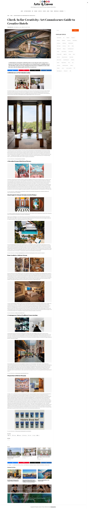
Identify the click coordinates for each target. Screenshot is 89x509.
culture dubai (70, 51)
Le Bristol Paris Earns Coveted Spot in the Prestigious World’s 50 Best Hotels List (43, 457)
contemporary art (70, 48)
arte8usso (63, 40)
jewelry (71, 65)
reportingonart (59, 70)
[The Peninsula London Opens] (29, 452)
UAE (70, 70)
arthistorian (64, 43)
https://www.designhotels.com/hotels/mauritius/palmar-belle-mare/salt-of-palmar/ (30, 252)
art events (68, 40)
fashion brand (64, 62)
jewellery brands (65, 65)
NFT (74, 68)
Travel (51, 11)
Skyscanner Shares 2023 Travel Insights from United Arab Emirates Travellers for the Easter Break (29, 481)
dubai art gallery (64, 57)
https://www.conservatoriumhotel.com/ (22, 373)
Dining (70, 54)
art (63, 37)
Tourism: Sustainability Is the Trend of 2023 (43, 481)
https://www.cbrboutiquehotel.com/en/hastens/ (23, 431)
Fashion (35, 11)
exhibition (72, 59)
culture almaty (64, 51)
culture (58, 51)
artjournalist (59, 48)
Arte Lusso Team (26, 27)
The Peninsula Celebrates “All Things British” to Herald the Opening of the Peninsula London (13, 457)
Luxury (48, 11)
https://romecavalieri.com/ (20, 312)
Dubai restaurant (66, 59)
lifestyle (58, 68)
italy (72, 62)
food (69, 62)
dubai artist (71, 57)
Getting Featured (27, 11)
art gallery (58, 43)
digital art (65, 54)
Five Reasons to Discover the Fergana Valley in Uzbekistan (13, 481)
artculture (73, 37)
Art (32, 11)
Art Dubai (58, 40)
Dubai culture (59, 59)
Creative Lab (56, 11)
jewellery (58, 65)
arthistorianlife (70, 43)
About (22, 11)
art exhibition (75, 40)
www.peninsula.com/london (20, 158)
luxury (63, 68)
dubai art (58, 57)
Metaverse (61, 11)
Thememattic (53, 506)
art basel (68, 37)
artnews (64, 48)
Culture (44, 11)
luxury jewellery (69, 68)
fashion (58, 62)
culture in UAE (59, 54)
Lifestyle (40, 11)
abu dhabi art (59, 37)
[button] (87, 2)
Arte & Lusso (43, 4)
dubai (74, 54)
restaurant (65, 70)
